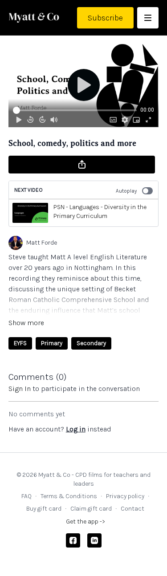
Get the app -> (85, 521)
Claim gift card (91, 508)
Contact (132, 508)
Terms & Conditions (69, 496)
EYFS (20, 343)
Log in (76, 429)
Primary (51, 343)
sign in (19, 388)
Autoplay (126, 191)
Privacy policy (125, 496)
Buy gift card (43, 508)
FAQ (26, 496)
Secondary (91, 343)
